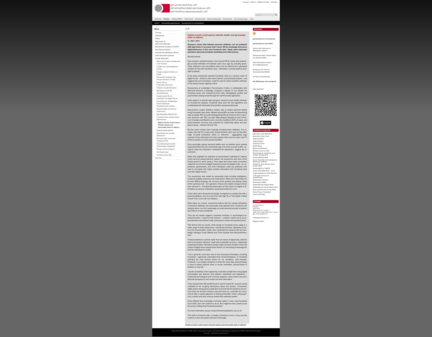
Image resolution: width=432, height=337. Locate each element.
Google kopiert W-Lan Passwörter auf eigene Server (167, 97)
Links (251, 19)
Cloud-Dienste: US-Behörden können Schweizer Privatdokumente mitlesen (167, 103)
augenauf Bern (258, 141)
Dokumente (189, 19)
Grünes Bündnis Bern (260, 157)
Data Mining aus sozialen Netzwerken (165, 134)
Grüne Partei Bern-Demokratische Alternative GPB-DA (265, 161)
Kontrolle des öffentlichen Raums (167, 52)
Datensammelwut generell (164, 55)
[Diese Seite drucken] (186, 29)
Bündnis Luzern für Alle (261, 151)
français (246, 2)
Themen (166, 19)
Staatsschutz (159, 35)
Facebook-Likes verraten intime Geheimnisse (168, 118)
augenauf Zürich (258, 143)
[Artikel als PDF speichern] (188, 29)
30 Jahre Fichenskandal (261, 77)
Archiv (156, 23)
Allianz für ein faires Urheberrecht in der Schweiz (168, 62)
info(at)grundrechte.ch (261, 218)
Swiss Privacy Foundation (262, 192)
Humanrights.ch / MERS (261, 168)
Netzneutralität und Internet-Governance (167, 110)
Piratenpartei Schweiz (260, 180)
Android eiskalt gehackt (165, 130)
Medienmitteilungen (214, 19)
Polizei (157, 38)
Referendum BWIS (259, 182)
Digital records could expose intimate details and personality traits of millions (215, 325)
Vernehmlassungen (241, 19)
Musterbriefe (227, 19)
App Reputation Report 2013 (167, 114)
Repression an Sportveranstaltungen (163, 43)
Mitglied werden (263, 2)
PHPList (243, 331)
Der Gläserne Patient (162, 50)
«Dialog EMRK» (177, 19)
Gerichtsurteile (200, 19)
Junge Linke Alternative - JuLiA (264, 171)
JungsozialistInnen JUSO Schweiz (265, 173)
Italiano (253, 2)
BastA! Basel (257, 146)
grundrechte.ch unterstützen (193, 23)
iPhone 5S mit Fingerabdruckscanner (165, 84)
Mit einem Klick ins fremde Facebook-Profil (166, 140)
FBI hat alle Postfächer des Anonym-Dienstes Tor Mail (166, 78)
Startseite (158, 19)
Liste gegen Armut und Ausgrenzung (261, 176)
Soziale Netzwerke (161, 58)
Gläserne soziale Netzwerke (167, 88)
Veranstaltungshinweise (170, 23)
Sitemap (274, 2)
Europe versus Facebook (165, 149)
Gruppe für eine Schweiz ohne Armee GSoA (263, 165)
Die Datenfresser (163, 152)
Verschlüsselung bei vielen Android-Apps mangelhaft (166, 145)
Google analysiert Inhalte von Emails (167, 73)
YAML (191, 331)
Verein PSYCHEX (259, 194)
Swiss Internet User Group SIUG (264, 189)
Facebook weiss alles (164, 155)
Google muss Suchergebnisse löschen (167, 68)
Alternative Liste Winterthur (262, 134)
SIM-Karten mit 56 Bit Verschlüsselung (164, 92)
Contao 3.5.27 (211, 331)
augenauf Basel (258, 139)
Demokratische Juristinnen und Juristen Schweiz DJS (264, 154)
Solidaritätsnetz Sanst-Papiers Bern (265, 187)
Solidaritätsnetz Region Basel (263, 185)
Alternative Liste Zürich (261, 136)
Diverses (158, 158)
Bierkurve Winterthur (260, 148)
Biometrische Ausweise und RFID (167, 47)
